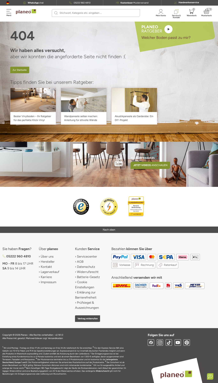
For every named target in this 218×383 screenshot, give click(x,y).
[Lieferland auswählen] (7, 2)
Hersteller (48, 261)
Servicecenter (87, 256)
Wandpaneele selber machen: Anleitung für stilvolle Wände (81, 118)
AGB (80, 261)
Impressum (48, 282)
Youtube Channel (143, 158)
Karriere (46, 277)
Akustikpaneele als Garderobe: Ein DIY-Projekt (134, 118)
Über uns (47, 256)
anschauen (150, 165)
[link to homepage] (26, 11)
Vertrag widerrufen (88, 318)
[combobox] (97, 13)
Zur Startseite (20, 69)
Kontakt (46, 267)
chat (36, 3)
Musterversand (134, 3)
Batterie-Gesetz (88, 277)
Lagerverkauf (50, 272)
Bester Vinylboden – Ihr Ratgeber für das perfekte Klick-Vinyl (32, 118)
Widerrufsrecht (88, 272)
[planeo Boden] (176, 374)
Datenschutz (86, 267)
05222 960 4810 (82, 3)
